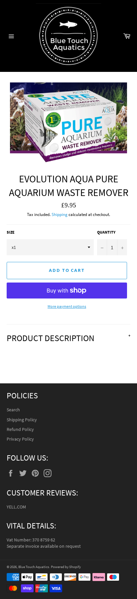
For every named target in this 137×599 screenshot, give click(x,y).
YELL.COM (16, 507)
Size (11, 232)
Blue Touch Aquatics (33, 566)
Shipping (60, 214)
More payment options (67, 306)
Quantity (106, 232)
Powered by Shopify (66, 566)
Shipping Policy (22, 420)
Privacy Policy (20, 439)
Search (13, 410)
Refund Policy (20, 429)
